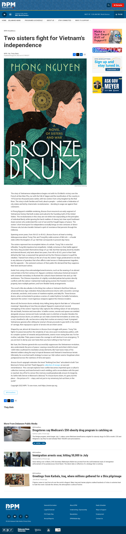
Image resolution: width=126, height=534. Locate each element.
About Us (50, 20)
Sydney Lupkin (36, 433)
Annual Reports (49, 518)
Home (4, 20)
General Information (50, 505)
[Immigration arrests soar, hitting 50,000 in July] (17, 459)
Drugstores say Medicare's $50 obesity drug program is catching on (72, 430)
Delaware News (14, 20)
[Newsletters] (107, 65)
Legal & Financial (49, 510)
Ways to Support (82, 20)
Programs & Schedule (34, 20)
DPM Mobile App (75, 518)
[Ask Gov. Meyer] (107, 85)
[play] (4, 14)
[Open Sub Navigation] (22, 20)
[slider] (13, 14)
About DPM (73, 505)
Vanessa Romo (37, 459)
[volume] (10, 14)
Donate (119, 5)
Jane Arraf (35, 479)
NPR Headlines (9, 31)
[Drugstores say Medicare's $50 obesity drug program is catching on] (17, 434)
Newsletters (73, 514)
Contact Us (99, 518)
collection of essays (52, 365)
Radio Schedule (101, 505)
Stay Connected (64, 20)
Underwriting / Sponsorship (78, 510)
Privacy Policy (27, 521)
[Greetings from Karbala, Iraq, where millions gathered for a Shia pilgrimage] (17, 480)
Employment (100, 514)
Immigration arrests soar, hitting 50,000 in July (60, 455)
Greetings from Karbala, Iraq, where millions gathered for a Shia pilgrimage (76, 476)
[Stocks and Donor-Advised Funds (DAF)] (107, 36)
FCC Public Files (49, 514)
